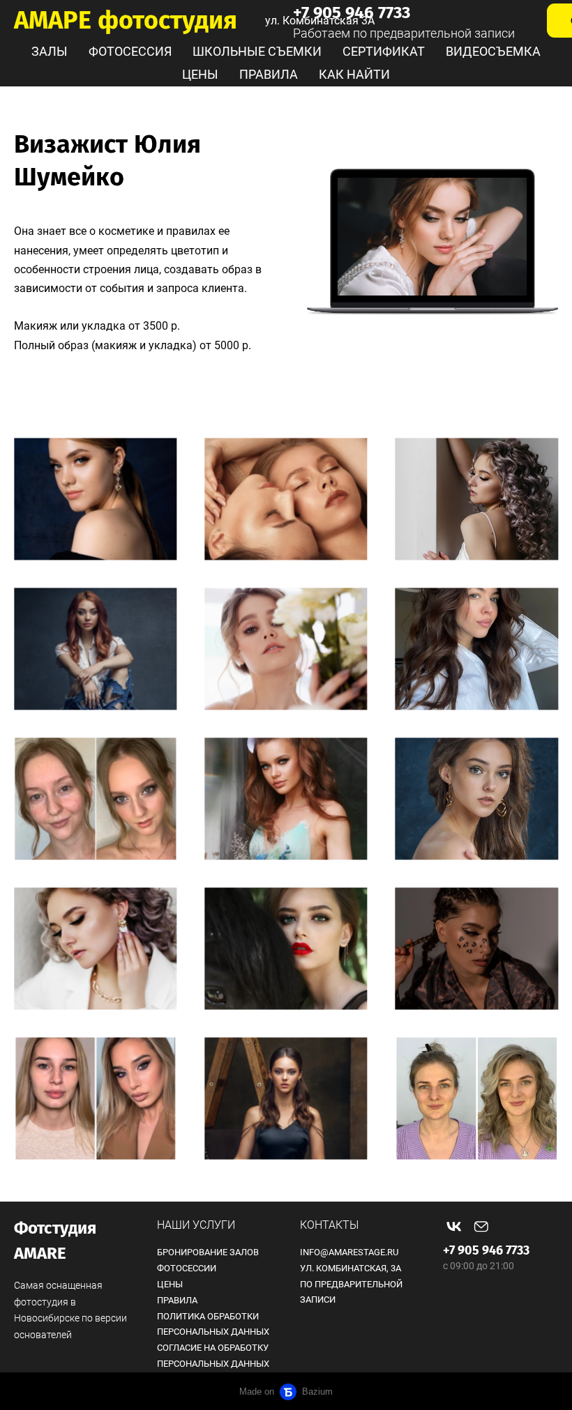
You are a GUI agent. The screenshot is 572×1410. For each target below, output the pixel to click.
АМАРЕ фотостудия (125, 20)
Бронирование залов (208, 1252)
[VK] (454, 1227)
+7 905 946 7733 (486, 1250)
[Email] (481, 1227)
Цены (170, 1284)
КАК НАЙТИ (354, 74)
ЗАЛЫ (49, 51)
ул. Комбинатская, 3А (350, 1268)
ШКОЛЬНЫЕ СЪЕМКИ (257, 51)
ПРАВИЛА (268, 74)
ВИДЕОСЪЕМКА (493, 51)
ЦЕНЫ (200, 74)
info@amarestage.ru (349, 1252)
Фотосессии (186, 1268)
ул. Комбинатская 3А (320, 20)
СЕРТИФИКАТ (384, 51)
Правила (177, 1300)
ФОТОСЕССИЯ (130, 51)
